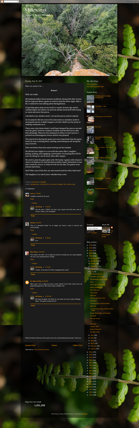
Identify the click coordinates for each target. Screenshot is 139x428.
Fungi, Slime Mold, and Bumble (100, 313)
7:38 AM (38, 193)
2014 (91, 371)
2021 (91, 352)
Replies (34, 203)
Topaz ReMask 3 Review (103, 157)
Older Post (77, 345)
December (94, 258)
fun (51, 184)
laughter (60, 184)
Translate (94, 233)
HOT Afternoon (95, 290)
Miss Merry (34, 252)
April (92, 340)
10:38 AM (45, 281)
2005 (91, 395)
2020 (91, 354)
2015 (91, 368)
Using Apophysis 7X (101, 188)
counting (42, 184)
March (93, 343)
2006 (91, 392)
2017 (91, 363)
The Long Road (92, 84)
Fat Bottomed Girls (96, 274)
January (93, 348)
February (94, 346)
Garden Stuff (94, 326)
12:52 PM (48, 296)
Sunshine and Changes (97, 276)
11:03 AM (41, 252)
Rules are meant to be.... (98, 284)
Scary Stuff (93, 292)
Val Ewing (38, 207)
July (92, 271)
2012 (91, 376)
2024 (91, 250)
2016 (91, 365)
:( (90, 321)
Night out (93, 295)
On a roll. (98, 127)
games (55, 184)
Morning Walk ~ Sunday (102, 178)
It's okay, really (95, 332)
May (92, 338)
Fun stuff (93, 316)
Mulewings (36, 9)
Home (54, 345)
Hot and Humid (95, 318)
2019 (91, 357)
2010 (91, 381)
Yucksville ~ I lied (100, 106)
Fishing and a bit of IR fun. (103, 116)
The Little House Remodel (95, 86)
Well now (93, 306)
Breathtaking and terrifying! (99, 279)
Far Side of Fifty (35, 281)
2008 (91, 387)
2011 (90, 379)
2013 (91, 373)
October (93, 263)
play (73, 184)
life (65, 184)
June (92, 335)
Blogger (85, 414)
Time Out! (93, 301)
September (94, 266)
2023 (91, 253)
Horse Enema (99, 168)
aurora (32, 193)
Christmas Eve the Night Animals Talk (103, 96)
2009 (91, 384)
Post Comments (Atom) (41, 349)
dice (47, 184)
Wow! (92, 282)
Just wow (93, 324)
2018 (91, 360)
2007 (91, 389)
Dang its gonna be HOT (98, 298)
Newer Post (30, 345)
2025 (91, 248)
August (93, 269)
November (94, 261)
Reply (32, 199)
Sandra (32, 223)
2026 (91, 245)
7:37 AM (47, 267)
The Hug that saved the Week (99, 303)
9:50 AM (38, 223)
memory (69, 184)
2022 (91, 256)
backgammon (34, 184)
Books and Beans (96, 287)
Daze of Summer (95, 329)
